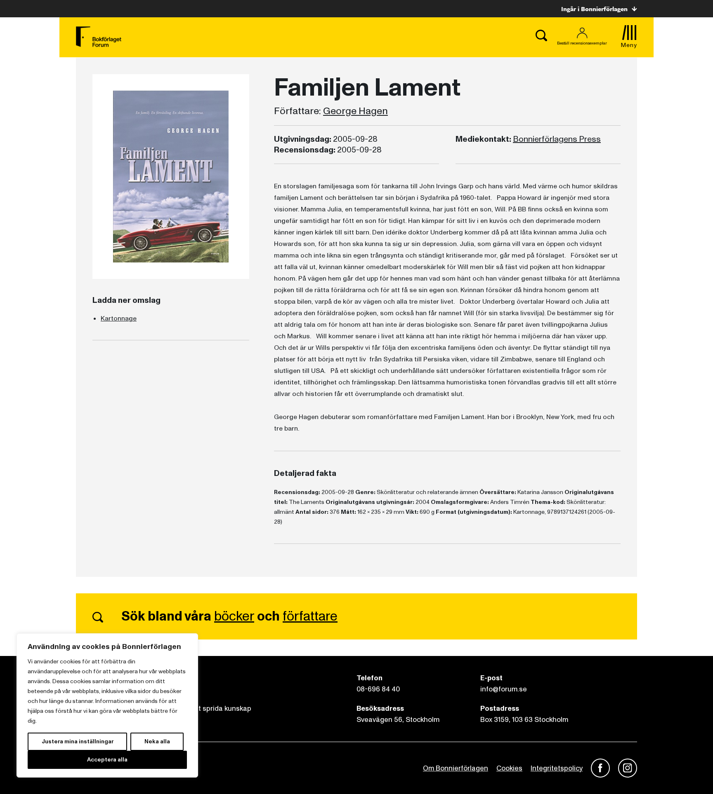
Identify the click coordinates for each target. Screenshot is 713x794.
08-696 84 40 (378, 689)
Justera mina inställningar (77, 741)
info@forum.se (503, 689)
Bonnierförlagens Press (557, 139)
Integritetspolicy (557, 768)
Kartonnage (119, 318)
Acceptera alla (107, 760)
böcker (234, 616)
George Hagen (355, 111)
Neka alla (157, 741)
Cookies (509, 768)
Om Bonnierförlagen (455, 768)
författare (310, 616)
